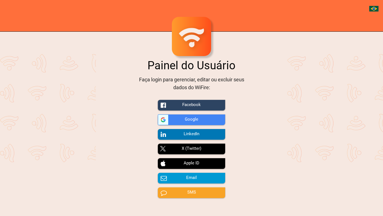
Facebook (191, 104)
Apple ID (191, 163)
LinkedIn (191, 133)
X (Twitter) (191, 148)
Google (191, 119)
